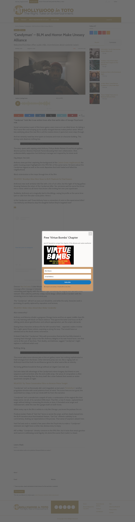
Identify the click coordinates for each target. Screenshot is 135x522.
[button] (67, 255)
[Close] (90, 234)
